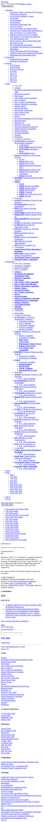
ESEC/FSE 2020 (16, 491)
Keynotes (13, 71)
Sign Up (4, 820)
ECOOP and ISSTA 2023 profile (17, 515)
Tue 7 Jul (13, 78)
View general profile (7, 629)
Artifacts (17, 88)
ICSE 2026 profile (12, 527)
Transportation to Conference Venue (14, 787)
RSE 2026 (4, 747)
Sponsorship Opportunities (19, 59)
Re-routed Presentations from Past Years (28, 118)
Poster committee (25, 323)
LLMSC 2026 (6, 741)
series (11, 503)
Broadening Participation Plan (20, 24)
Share (3, 625)
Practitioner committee (27, 325)
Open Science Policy (21, 112)
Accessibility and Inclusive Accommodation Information (21, 812)
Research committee (26, 327)
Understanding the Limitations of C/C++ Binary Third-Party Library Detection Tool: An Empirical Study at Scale (23, 615)
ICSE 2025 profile (12, 525)
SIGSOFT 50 (19, 123)
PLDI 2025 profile (12, 536)
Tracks (7, 84)
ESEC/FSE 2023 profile (14, 517)
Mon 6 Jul (13, 76)
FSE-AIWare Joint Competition (25, 98)
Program (8, 63)
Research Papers (20, 121)
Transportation (15, 22)
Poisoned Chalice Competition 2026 (14, 768)
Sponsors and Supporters (19, 61)
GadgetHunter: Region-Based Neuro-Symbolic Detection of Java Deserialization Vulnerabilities (22, 610)
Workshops (18, 137)
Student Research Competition (25, 129)
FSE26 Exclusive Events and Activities (24, 35)
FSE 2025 (13, 481)
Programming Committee (28, 358)
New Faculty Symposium (23, 110)
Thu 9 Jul (13, 82)
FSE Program (15, 65)
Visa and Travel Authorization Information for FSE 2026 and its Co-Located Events (26, 32)
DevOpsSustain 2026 (8, 731)
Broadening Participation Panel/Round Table (17, 660)
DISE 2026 (5, 733)
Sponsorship (9, 57)
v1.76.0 (21, 647)
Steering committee (26, 329)
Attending (9, 10)
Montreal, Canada (25, 4)
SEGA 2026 (5, 753)
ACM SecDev (24, 145)
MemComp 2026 (7, 764)
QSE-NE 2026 (6, 745)
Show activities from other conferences (15, 621)
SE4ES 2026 (5, 749)
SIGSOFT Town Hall (22, 125)
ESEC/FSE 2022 (16, 487)
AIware (21, 159)
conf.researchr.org (11, 647)
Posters (17, 116)
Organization (10, 262)
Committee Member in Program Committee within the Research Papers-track (23, 606)
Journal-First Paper (21, 108)
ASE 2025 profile (11, 511)
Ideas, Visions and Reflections (25, 102)
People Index (19, 313)
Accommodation (16, 20)
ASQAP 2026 (6, 729)
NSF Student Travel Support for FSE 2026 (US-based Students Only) (25, 38)
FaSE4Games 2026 (8, 735)
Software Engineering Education (26, 127)
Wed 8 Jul (13, 80)
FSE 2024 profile (11, 519)
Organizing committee (27, 321)
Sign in (7, 497)
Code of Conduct (16, 26)
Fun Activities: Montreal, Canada (22, 16)
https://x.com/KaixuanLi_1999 (20, 583)
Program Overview (17, 69)
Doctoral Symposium (22, 94)
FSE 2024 (13, 483)
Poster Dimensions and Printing (21, 45)
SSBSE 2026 (5, 720)
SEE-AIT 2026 (6, 751)
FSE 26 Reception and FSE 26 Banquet (24, 51)
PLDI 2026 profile (12, 538)
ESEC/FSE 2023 (16, 485)
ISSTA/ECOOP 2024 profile (15, 534)
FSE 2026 (4, 503)
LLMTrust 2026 (6, 743)
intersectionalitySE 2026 (9, 739)
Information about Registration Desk (23, 55)
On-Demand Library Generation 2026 (14, 766)
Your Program (15, 67)
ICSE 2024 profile (12, 523)
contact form (5, 642)
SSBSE (21, 184)
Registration (14, 18)
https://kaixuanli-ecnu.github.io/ (24, 581)
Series (12, 475)
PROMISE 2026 (7, 718)
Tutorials (17, 135)
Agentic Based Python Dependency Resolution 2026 (20, 762)
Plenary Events (19, 114)
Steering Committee (21, 268)
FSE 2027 (13, 477)
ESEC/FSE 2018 (16, 493)
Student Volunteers (21, 131)
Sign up (8, 499)
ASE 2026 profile (11, 513)
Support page (5, 649)
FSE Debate (18, 96)
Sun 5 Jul (13, 74)
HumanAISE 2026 (7, 737)
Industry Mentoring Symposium (25, 104)
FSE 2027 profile (11, 521)
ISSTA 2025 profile (12, 532)
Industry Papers (19, 106)
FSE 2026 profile (7, 505)
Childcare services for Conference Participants (26, 53)
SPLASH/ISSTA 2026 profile (16, 540)
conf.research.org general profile (16, 509)
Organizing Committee (22, 266)
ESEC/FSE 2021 (16, 489)
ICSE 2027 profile (12, 529)
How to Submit (19, 100)
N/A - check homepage (27, 379)
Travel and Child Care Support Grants (23, 29)
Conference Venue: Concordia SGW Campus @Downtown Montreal (26, 13)
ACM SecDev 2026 (8, 713)
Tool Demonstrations (21, 133)
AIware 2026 (5, 715)
